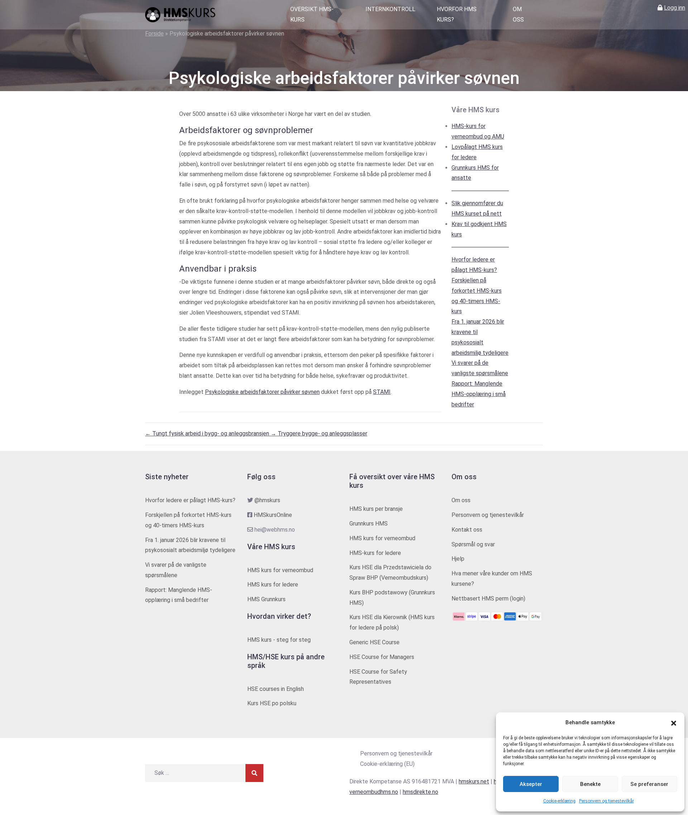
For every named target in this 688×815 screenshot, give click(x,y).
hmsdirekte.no (420, 791)
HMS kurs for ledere (272, 584)
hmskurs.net (474, 781)
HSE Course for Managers (381, 657)
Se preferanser (649, 784)
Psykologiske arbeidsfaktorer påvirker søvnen (262, 391)
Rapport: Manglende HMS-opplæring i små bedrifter (479, 394)
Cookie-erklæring (559, 801)
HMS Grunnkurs (266, 599)
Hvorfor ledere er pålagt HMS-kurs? (190, 500)
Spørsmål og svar (473, 544)
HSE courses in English (275, 689)
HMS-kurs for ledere (375, 553)
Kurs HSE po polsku (271, 703)
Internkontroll (390, 9)
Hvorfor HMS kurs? (457, 14)
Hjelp (458, 558)
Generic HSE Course (374, 642)
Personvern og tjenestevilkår (606, 801)
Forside (154, 33)
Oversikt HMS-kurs (312, 14)
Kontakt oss (467, 529)
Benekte (590, 784)
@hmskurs (267, 500)
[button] (673, 722)
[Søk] (254, 773)
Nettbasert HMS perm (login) (488, 598)
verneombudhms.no (373, 791)
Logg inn (674, 7)
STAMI (382, 391)
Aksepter (531, 784)
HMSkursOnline (273, 515)
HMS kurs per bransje (376, 508)
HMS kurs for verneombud (280, 570)
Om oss (518, 14)
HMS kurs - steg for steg (279, 639)
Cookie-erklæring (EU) (387, 763)
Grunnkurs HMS (368, 523)
